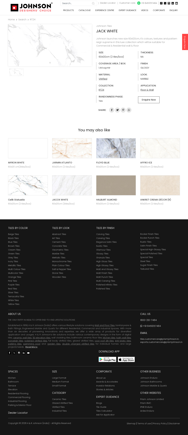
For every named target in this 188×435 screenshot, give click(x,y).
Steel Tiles (145, 261)
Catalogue (85, 10)
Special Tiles (146, 257)
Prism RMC (145, 403)
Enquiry (174, 10)
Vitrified (103, 79)
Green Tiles (14, 253)
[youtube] (176, 3)
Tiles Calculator (104, 410)
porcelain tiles (15, 340)
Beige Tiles (13, 234)
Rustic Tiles (145, 241)
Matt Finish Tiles (104, 273)
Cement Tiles (59, 242)
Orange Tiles (14, 277)
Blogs (99, 403)
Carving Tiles (102, 234)
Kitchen (12, 377)
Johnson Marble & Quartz (153, 385)
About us (101, 377)
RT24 (32, 19)
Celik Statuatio (16, 199)
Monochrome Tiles (62, 261)
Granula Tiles (103, 257)
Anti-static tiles (123, 340)
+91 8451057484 (148, 3)
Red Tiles (12, 288)
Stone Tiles (57, 273)
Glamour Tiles (103, 249)
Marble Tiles (58, 253)
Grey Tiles (13, 257)
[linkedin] (172, 3)
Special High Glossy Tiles (153, 249)
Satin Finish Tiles (148, 245)
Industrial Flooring (17, 401)
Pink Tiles (12, 280)
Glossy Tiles (102, 253)
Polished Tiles (103, 288)
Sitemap (131, 423)
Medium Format (60, 381)
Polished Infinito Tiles (106, 284)
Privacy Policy (160, 423)
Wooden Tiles (59, 277)
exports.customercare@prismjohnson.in (161, 342)
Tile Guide (101, 407)
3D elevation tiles (42, 337)
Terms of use (144, 423)
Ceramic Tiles (59, 399)
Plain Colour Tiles (61, 265)
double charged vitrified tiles (78, 343)
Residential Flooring (18, 393)
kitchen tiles (109, 337)
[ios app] (126, 359)
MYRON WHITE (16, 162)
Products (68, 10)
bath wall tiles (123, 337)
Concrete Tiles (59, 246)
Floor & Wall (147, 90)
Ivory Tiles (13, 261)
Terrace (12, 385)
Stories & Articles (104, 389)
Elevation (12, 389)
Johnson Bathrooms (151, 381)
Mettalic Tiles (58, 257)
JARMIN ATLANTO (62, 162)
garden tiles (54, 343)
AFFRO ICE (146, 162)
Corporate (159, 10)
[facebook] (160, 3)
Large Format (59, 377)
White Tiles (13, 300)
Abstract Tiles (59, 234)
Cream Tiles (14, 249)
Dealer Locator (108, 2)
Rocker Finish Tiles (149, 234)
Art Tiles (56, 238)
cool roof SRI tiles (104, 340)
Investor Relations (105, 385)
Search (22, 19)
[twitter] (164, 3)
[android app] (107, 359)
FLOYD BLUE (103, 162)
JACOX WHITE (60, 199)
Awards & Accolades (107, 381)
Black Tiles (13, 238)
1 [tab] (49, 62)
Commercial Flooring (19, 397)
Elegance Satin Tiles (106, 242)
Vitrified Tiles (58, 407)
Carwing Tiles (103, 238)
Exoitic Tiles (102, 246)
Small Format (59, 385)
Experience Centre (104, 10)
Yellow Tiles (13, 304)
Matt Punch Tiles (104, 277)
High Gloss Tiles (104, 261)
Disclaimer (174, 423)
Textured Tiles (147, 268)
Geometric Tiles (60, 249)
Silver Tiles (13, 292)
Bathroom (13, 381)
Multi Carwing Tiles (105, 280)
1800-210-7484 (148, 320)
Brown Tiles (14, 246)
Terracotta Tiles (16, 296)
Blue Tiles (12, 242)
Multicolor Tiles (15, 273)
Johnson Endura (148, 377)
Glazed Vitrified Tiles (62, 403)
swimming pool (31, 343)
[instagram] (168, 3)
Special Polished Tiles (151, 253)
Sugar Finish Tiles (149, 265)
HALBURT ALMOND (106, 199)
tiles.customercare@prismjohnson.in (159, 339)
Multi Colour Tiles (16, 269)
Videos (144, 10)
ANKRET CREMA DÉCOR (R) (155, 199)
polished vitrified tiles (36, 340)
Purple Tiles (14, 284)
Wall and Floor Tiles (104, 325)
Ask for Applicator (105, 414)
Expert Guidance (127, 10)
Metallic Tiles (14, 265)
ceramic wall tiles (22, 337)
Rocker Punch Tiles (149, 237)
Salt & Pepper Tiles (61, 269)
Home (11, 19)
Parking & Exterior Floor (19, 405)
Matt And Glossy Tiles (107, 269)
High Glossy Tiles (105, 265)
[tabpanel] (50, 45)
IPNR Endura (146, 407)
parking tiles (14, 343)
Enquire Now (185, 42)
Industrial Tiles (59, 410)
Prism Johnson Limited (152, 399)
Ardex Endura (147, 410)
